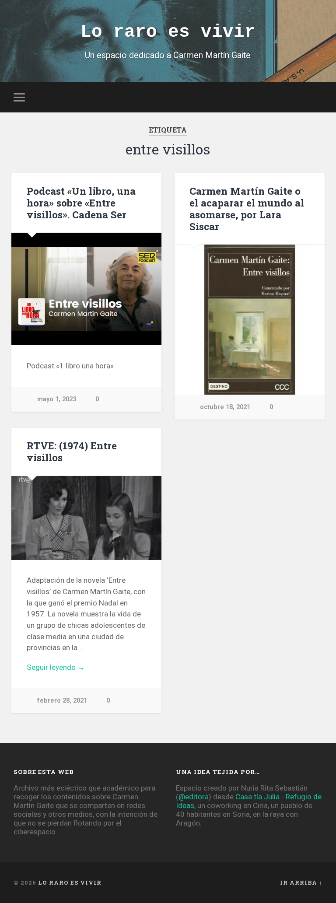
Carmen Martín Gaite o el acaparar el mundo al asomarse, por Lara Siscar (246, 208)
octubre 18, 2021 (225, 407)
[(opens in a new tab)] (250, 320)
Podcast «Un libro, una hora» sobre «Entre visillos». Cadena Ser (81, 202)
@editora (193, 796)
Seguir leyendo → (56, 667)
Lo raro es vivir (168, 32)
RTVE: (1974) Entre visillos (72, 451)
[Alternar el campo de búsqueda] (317, 97)
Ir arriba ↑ (301, 882)
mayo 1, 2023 (56, 399)
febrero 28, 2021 (62, 700)
